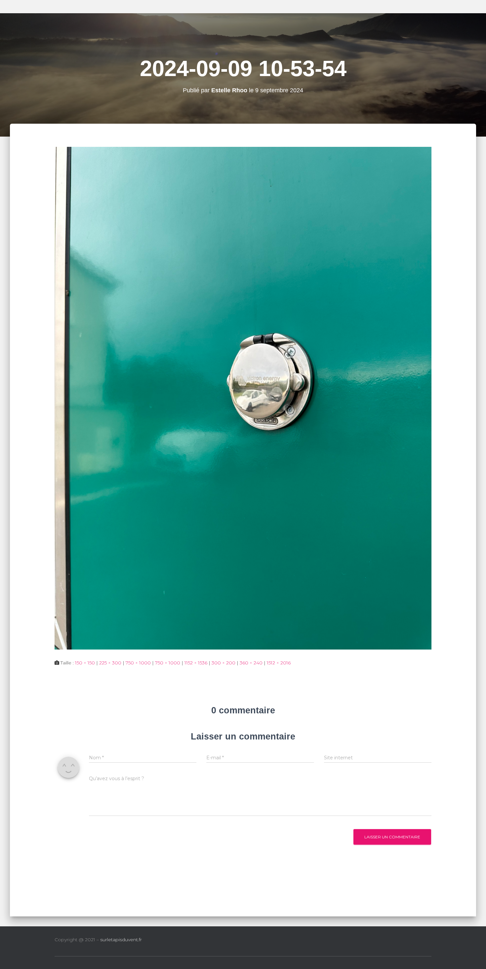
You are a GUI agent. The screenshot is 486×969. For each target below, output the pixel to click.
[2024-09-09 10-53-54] (243, 397)
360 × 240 (251, 663)
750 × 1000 (138, 663)
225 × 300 (110, 663)
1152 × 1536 (195, 663)
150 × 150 (85, 663)
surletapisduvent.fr (121, 940)
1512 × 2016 (279, 663)
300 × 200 (223, 663)
